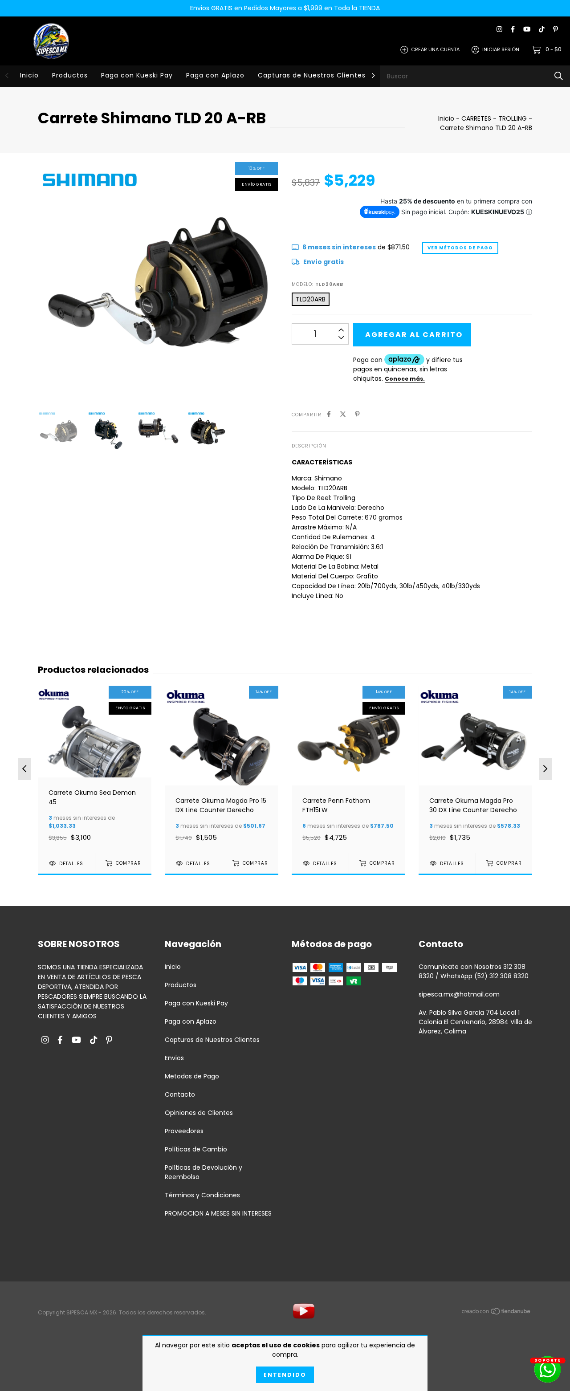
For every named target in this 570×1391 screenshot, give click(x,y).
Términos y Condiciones (202, 1195)
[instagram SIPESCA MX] (499, 29)
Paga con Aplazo (215, 75)
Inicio (29, 75)
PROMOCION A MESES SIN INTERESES (218, 1213)
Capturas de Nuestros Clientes (312, 75)
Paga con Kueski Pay (137, 75)
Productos (70, 75)
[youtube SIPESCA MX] (527, 29)
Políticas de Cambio (196, 1149)
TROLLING (512, 118)
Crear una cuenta (435, 49)
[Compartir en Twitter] (343, 414)
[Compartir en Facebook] (328, 414)
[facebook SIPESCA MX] (512, 29)
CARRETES (477, 118)
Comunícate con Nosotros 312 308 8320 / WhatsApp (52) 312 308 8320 (474, 971)
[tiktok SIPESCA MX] (541, 29)
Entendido (285, 1375)
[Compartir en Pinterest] (357, 414)
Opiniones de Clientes (199, 1112)
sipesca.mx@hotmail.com (459, 994)
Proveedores (184, 1131)
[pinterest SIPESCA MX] (556, 29)
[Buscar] (558, 76)
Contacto (180, 1094)
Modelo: (317, 284)
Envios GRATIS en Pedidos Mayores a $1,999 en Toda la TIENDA (285, 8)
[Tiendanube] (496, 1313)
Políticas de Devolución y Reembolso (203, 1172)
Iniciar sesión (500, 49)
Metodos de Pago (192, 1076)
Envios (174, 1057)
